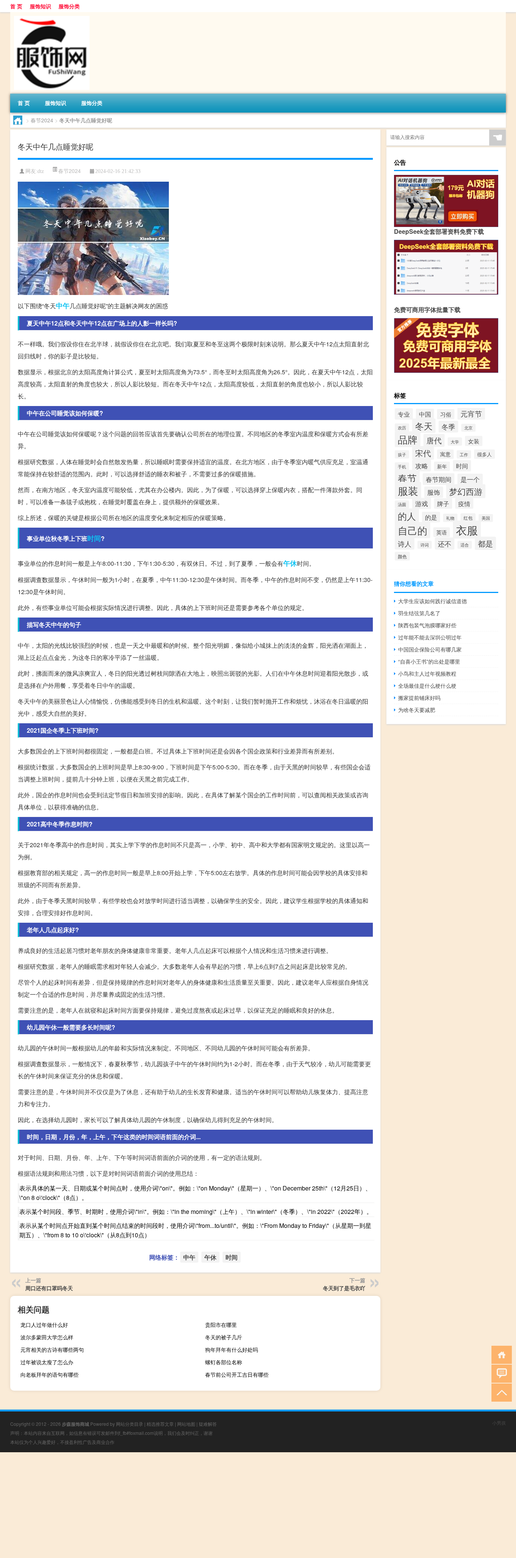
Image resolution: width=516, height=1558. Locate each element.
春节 (407, 478)
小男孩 (499, 1422)
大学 (455, 442)
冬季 (448, 426)
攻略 (421, 465)
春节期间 (438, 479)
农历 (402, 428)
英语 (441, 532)
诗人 (404, 543)
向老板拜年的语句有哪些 (49, 1374)
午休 (290, 563)
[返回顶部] (499, 1392)
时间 (94, 538)
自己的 (412, 530)
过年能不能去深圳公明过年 (430, 637)
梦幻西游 (465, 491)
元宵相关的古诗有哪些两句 (52, 1349)
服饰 (433, 492)
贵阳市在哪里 (221, 1324)
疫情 (464, 503)
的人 (407, 516)
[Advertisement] (226, 1505)
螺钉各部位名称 (223, 1362)
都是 (485, 543)
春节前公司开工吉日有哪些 (237, 1374)
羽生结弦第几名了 (419, 613)
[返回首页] (499, 1354)
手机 (402, 466)
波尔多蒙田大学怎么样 (46, 1337)
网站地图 (186, 1424)
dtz (40, 171)
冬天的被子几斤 (223, 1337)
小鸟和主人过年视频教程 (427, 673)
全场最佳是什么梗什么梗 (427, 685)
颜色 (402, 556)
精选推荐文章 (160, 1424)
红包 (468, 517)
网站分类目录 (129, 1424)
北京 (468, 428)
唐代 (434, 440)
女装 (473, 441)
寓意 (445, 454)
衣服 (467, 529)
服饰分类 (69, 6)
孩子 (402, 454)
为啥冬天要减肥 (416, 709)
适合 (464, 545)
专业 (404, 413)
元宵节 (471, 413)
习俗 (445, 414)
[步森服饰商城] (50, 15)
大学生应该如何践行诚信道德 (432, 601)
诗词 (424, 545)
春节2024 (42, 120)
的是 (431, 517)
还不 (444, 543)
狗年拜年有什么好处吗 (231, 1349)
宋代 (423, 453)
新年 (442, 466)
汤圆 (402, 504)
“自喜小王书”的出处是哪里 (429, 661)
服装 (408, 490)
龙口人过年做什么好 (44, 1324)
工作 (464, 454)
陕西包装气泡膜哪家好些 (427, 625)
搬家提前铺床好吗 (419, 697)
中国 (425, 414)
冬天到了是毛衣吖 (344, 1288)
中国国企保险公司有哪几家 (430, 649)
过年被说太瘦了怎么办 (46, 1362)
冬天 (424, 426)
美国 (486, 518)
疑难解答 (208, 1424)
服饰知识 (40, 6)
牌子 (443, 503)
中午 (63, 305)
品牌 (407, 439)
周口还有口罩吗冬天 (49, 1288)
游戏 (421, 503)
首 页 (16, 6)
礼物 (450, 518)
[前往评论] (499, 1373)
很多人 (484, 454)
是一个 (470, 479)
